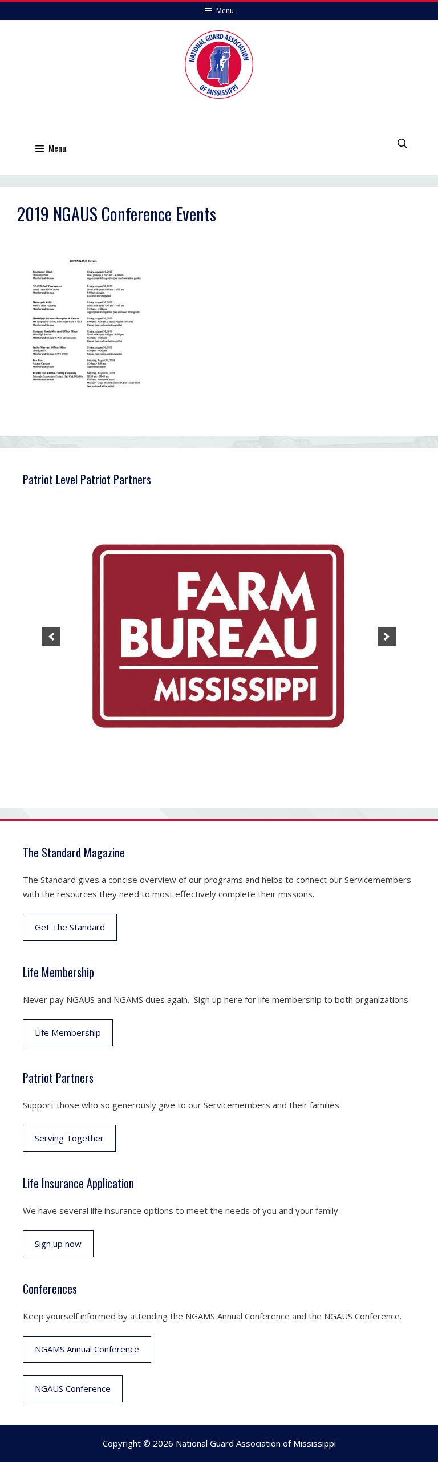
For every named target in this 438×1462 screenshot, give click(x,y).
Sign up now (58, 1243)
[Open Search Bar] (402, 143)
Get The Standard (70, 927)
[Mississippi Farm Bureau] (219, 636)
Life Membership (68, 1032)
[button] (51, 636)
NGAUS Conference (73, 1388)
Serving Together (69, 1138)
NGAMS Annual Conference (87, 1349)
